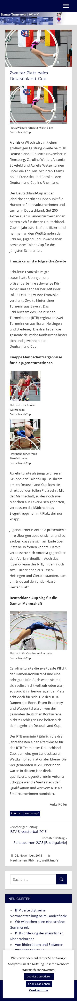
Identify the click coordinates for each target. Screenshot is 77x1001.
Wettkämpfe (50, 860)
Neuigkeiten (18, 860)
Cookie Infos (38, 990)
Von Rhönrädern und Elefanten (39, 944)
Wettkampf (31, 813)
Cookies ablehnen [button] (39, 984)
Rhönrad (16, 813)
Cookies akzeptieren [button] (39, 976)
